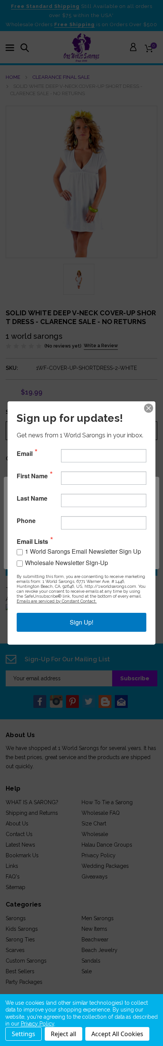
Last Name (32, 498)
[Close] (148, 408)
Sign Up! (81, 622)
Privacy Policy (37, 1024)
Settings (23, 1034)
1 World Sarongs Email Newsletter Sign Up (83, 551)
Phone (26, 521)
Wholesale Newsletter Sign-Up (66, 562)
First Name (32, 476)
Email (25, 454)
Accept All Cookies (117, 1034)
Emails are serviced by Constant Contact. (57, 601)
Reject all (63, 1034)
